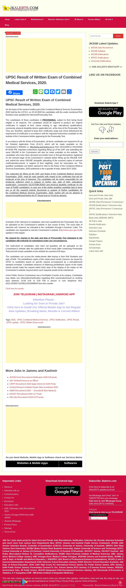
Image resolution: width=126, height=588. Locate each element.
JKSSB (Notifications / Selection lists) (105, 205)
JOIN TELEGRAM (24, 294)
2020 (13, 320)
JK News (78, 19)
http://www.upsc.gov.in (69, 230)
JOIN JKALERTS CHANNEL (101, 504)
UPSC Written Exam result (31, 322)
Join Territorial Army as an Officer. (24, 381)
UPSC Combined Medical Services (32, 320)
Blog (7, 25)
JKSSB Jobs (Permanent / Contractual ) (106, 202)
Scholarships (94, 248)
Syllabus (93, 234)
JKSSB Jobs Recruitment (102, 48)
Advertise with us (11, 491)
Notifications (36, 19)
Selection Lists (95, 228)
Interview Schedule (97, 231)
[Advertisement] (44, 55)
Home (7, 19)
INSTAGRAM (46, 294)
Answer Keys (95, 244)
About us (8, 487)
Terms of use (9, 532)
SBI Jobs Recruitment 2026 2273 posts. (26, 397)
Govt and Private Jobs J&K (100, 199)
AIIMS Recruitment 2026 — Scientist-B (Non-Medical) (32, 391)
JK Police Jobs (95, 221)
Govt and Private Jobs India (101, 195)
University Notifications (101, 61)
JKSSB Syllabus (98, 51)
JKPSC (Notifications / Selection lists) (105, 214)
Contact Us (9, 498)
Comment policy (11, 494)
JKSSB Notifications (100, 54)
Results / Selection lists (58, 19)
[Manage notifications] (120, 583)
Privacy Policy (10, 525)
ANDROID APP (65, 294)
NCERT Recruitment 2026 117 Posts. (25, 394)
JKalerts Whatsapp (12, 521)
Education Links (11, 505)
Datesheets (94, 238)
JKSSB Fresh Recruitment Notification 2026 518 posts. (33, 377)
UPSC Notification (57, 320)
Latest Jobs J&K (96, 251)
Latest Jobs (20, 19)
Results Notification (97, 224)
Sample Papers (95, 241)
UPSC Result (73, 320)
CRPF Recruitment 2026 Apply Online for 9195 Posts (32, 384)
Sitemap (8, 528)
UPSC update (12, 322)
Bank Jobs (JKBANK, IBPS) (101, 218)
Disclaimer (9, 501)
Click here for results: (15, 289)
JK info (108, 19)
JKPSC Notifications (100, 58)
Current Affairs (94, 19)
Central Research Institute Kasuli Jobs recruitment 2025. (33, 387)
